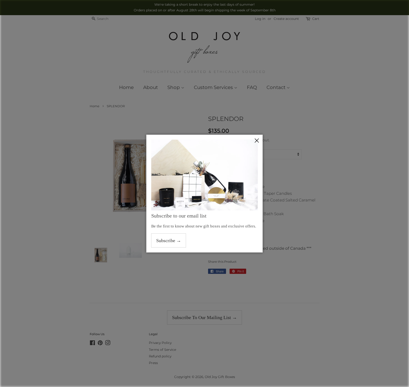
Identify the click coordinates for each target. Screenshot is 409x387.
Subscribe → (168, 240)
